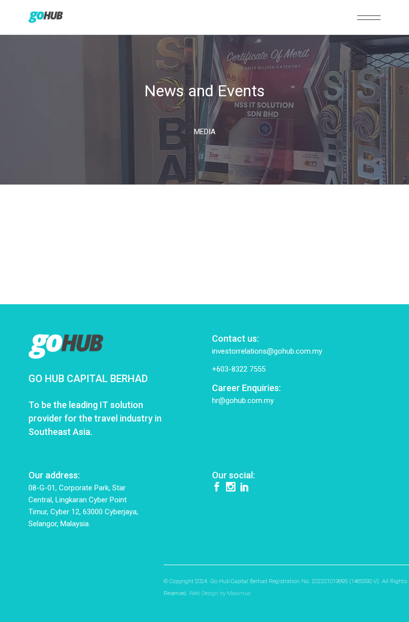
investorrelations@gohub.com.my (267, 351)
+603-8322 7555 (238, 369)
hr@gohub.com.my (243, 400)
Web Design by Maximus (219, 593)
